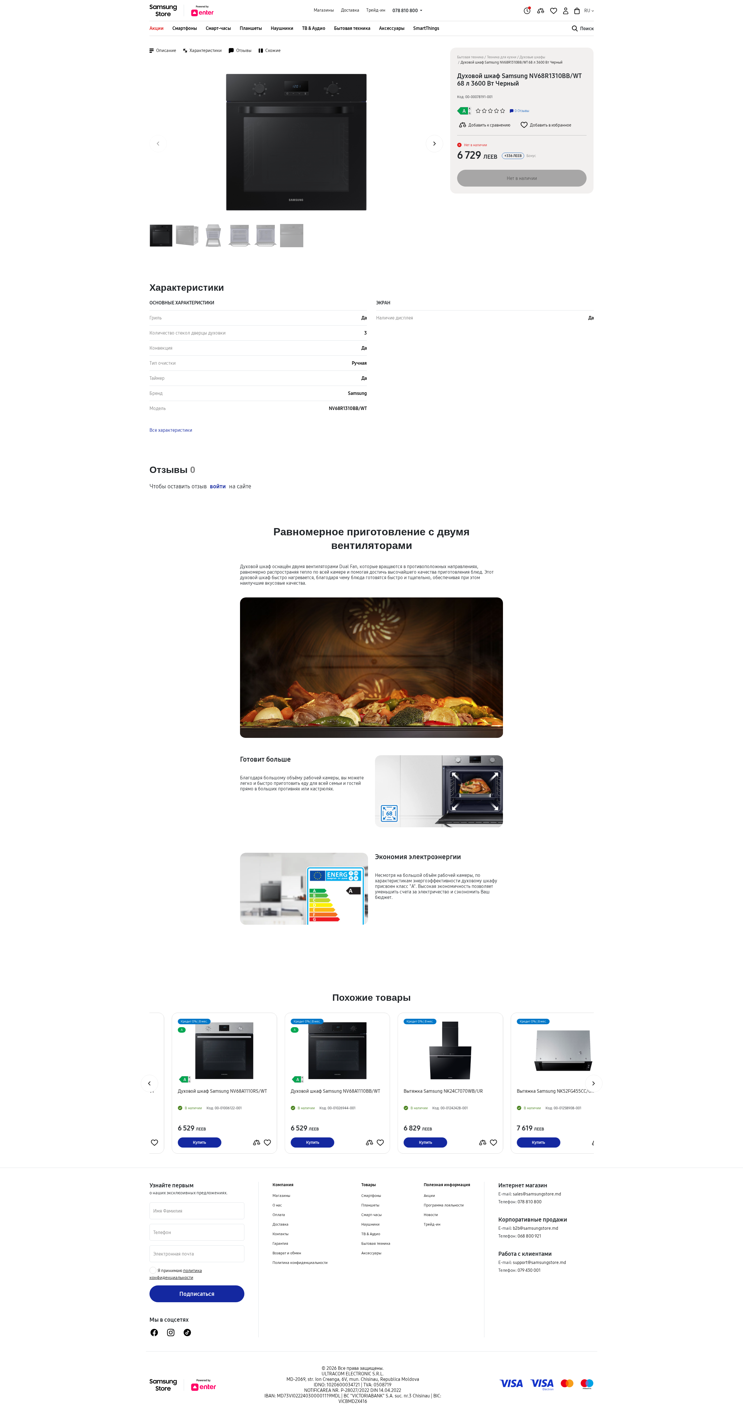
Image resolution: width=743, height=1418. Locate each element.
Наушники (282, 28)
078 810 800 (529, 1202)
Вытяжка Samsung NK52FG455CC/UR (533, 1091)
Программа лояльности (444, 1205)
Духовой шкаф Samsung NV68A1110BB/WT (313, 1091)
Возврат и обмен (287, 1253)
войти (218, 486)
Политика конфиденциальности (300, 1262)
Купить (177, 1142)
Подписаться (196, 1294)
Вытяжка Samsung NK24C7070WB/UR (421, 1091)
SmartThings (426, 28)
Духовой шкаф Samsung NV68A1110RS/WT (200, 1091)
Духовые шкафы (532, 57)
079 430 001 (529, 1270)
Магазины (324, 10)
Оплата (279, 1214)
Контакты (280, 1233)
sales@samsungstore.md (537, 1194)
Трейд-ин (375, 10)
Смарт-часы (218, 28)
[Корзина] (576, 10)
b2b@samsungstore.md (535, 1228)
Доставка (350, 10)
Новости (431, 1214)
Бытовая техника (352, 28)
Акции (156, 28)
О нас (277, 1205)
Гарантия (280, 1243)
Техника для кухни (501, 57)
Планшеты (251, 28)
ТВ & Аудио (313, 28)
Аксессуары (392, 28)
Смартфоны (184, 28)
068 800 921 (529, 1236)
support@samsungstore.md (539, 1262)
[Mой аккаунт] (565, 10)
